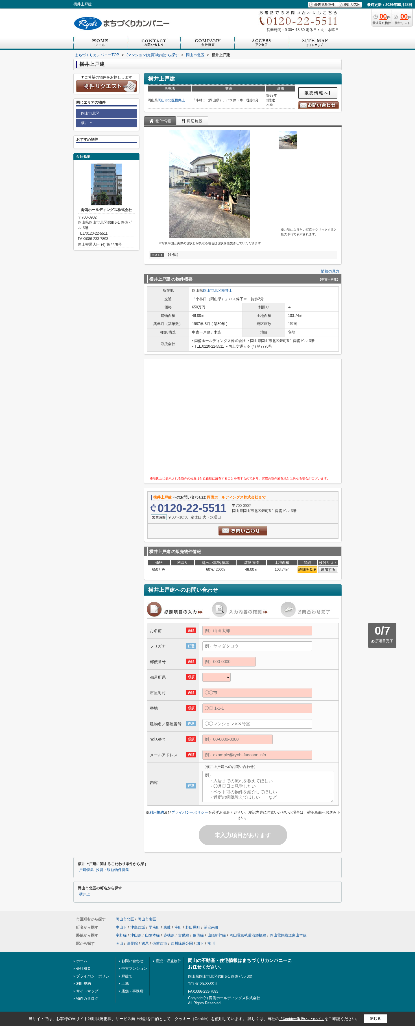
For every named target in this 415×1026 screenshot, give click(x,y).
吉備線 (183, 935)
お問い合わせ (132, 961)
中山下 (121, 927)
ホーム (81, 961)
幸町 (178, 927)
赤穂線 (168, 935)
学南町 (154, 927)
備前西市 (159, 943)
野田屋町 (192, 927)
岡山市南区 (147, 919)
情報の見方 (330, 271)
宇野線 (121, 935)
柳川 (211, 943)
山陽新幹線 (216, 935)
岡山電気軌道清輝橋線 (248, 935)
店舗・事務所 (132, 991)
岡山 (119, 943)
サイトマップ (87, 991)
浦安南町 (211, 927)
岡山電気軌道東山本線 (288, 935)
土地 (125, 983)
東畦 (167, 927)
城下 (200, 943)
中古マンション (134, 968)
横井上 (180, 100)
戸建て (126, 976)
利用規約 (156, 812)
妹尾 (145, 943)
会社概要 (83, 968)
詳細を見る (307, 569)
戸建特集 (86, 870)
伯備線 (198, 935)
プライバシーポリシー (189, 812)
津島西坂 (137, 927)
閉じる (375, 1018)
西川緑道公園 (182, 943)
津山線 (135, 935)
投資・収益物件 (168, 961)
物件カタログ (87, 998)
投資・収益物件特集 (112, 870)
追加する (328, 569)
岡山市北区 (166, 100)
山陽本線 (152, 935)
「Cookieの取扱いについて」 (301, 1019)
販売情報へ (317, 93)
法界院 (132, 943)
